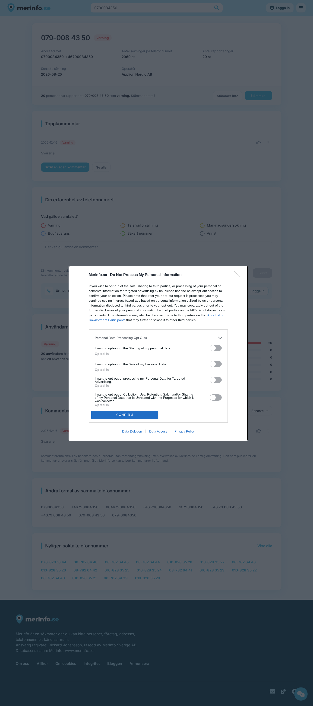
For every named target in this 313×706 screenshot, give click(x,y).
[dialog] (158, 353)
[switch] (216, 348)
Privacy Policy (184, 431)
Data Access (158, 431)
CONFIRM (124, 415)
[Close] (238, 275)
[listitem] (158, 337)
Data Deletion (132, 431)
